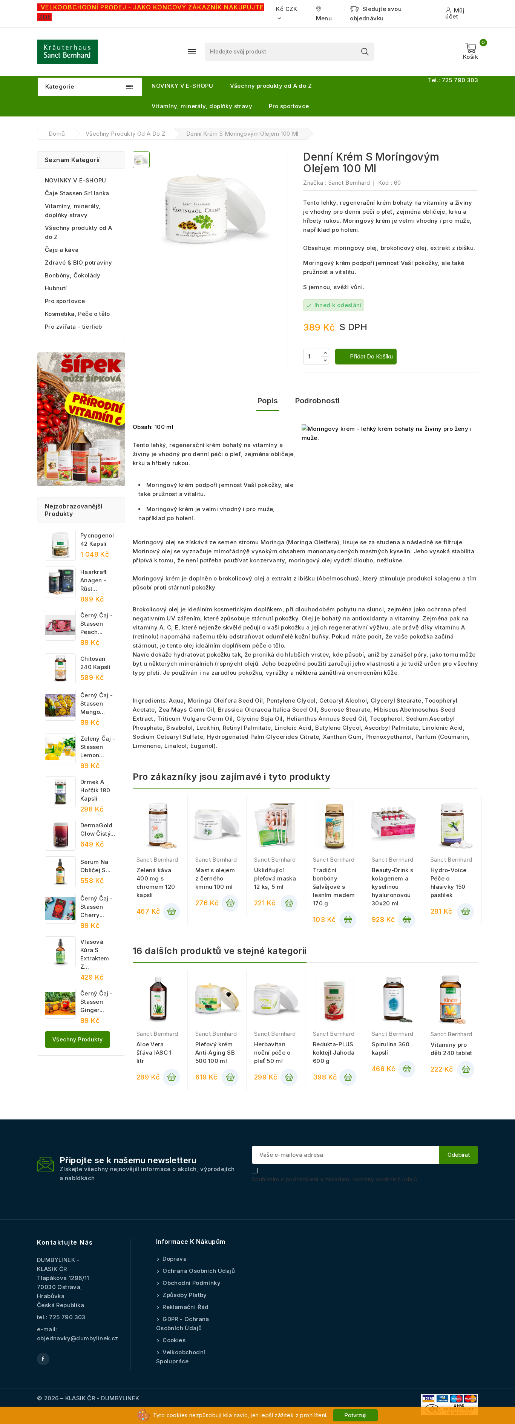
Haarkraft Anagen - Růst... (93, 580)
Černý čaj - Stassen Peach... (96, 623)
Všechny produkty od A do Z (271, 85)
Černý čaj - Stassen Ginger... (96, 1002)
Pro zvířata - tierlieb (73, 326)
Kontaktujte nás (65, 1242)
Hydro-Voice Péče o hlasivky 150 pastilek (448, 883)
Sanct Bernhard (349, 182)
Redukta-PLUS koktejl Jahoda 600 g (333, 1052)
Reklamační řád (185, 1307)
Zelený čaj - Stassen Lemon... (97, 747)
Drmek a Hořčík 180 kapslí (95, 790)
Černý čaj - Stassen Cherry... (96, 907)
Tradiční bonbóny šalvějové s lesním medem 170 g (334, 887)
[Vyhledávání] (365, 52)
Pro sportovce (289, 106)
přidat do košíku (171, 911)
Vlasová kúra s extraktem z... (94, 954)
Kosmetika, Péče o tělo (77, 313)
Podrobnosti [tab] (317, 400)
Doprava (174, 1258)
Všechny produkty (77, 1039)
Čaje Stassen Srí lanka (77, 193)
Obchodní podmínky (191, 1282)
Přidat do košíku (370, 356)
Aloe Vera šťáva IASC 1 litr (154, 1052)
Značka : (314, 182)
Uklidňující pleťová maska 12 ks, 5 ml (275, 878)
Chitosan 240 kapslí (95, 663)
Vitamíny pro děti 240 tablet (451, 1049)
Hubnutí (56, 288)
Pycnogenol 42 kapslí (97, 539)
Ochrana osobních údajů (198, 1270)
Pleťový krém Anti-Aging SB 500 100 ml (215, 1052)
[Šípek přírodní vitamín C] (81, 419)
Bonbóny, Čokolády (73, 275)
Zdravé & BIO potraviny (78, 262)
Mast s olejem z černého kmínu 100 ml (215, 878)
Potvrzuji (355, 1415)
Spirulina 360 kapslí (390, 1048)
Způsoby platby (184, 1294)
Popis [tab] (268, 400)
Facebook (43, 1359)
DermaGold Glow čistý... (97, 829)
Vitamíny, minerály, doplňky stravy (202, 106)
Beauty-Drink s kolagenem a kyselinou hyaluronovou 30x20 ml (392, 887)
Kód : (385, 182)
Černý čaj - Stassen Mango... (96, 703)
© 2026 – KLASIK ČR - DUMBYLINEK (88, 1398)
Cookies (173, 1340)
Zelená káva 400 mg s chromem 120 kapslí (155, 883)
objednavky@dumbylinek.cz (77, 1338)
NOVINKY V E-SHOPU (182, 85)
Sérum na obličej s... (95, 866)
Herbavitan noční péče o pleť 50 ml (272, 1052)
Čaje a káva (61, 249)
